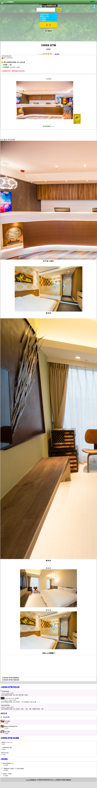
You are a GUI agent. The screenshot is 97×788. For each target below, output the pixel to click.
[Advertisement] (48, 36)
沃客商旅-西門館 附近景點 (10, 738)
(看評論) (56, 54)
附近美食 (4, 759)
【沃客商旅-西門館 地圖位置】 (10, 680)
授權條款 (68, 780)
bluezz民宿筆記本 (9, 2)
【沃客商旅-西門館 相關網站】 (10, 678)
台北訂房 (6, 717)
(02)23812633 (7, 56)
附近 (93, 2)
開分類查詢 (48, 31)
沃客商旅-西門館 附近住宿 (10, 687)
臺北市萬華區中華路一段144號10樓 (14, 62)
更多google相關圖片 (49, 653)
